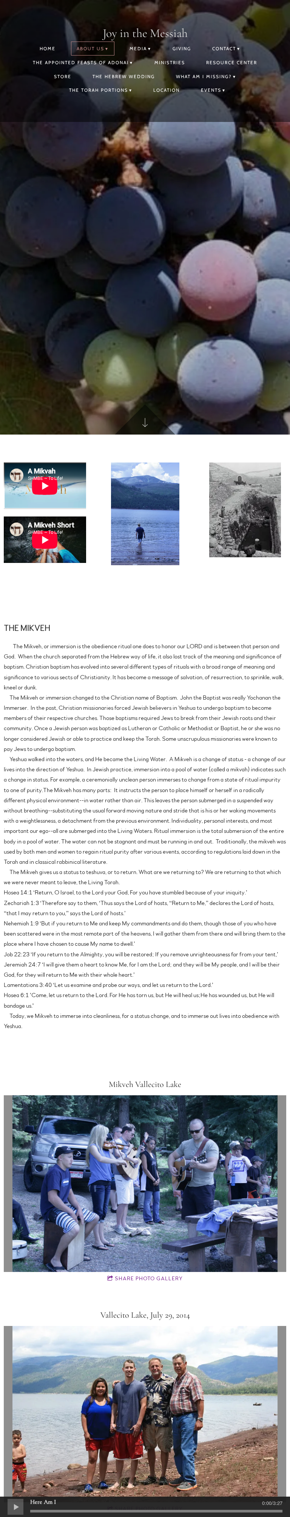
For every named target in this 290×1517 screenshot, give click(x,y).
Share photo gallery (149, 1278)
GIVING (182, 48)
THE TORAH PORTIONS (98, 90)
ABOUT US (90, 48)
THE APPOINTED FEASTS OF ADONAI (81, 62)
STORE (62, 76)
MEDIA (138, 48)
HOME (48, 48)
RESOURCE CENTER (231, 62)
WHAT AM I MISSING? (204, 76)
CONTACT (224, 48)
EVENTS (211, 90)
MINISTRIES (169, 62)
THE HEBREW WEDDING (124, 76)
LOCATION (166, 90)
